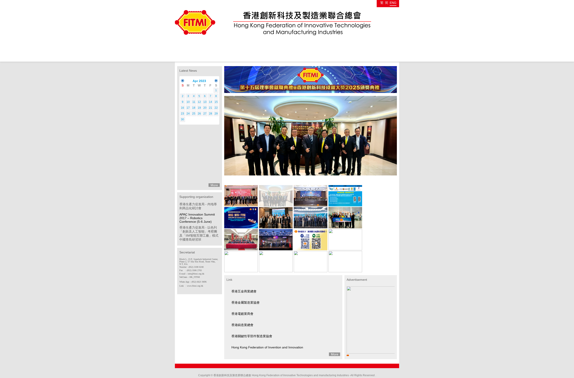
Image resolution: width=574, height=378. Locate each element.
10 (188, 102)
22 (216, 107)
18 (193, 107)
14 (210, 102)
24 (188, 113)
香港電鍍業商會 (242, 313)
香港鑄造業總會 (242, 325)
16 (182, 107)
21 (210, 107)
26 (199, 113)
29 (216, 113)
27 (205, 113)
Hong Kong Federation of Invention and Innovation (267, 347)
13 (205, 102)
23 (182, 113)
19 (199, 107)
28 (210, 113)
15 (216, 102)
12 (199, 102)
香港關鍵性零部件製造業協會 (251, 336)
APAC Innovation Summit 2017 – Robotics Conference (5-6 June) (197, 218)
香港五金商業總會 (244, 291)
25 (193, 113)
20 (205, 107)
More (214, 185)
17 (188, 107)
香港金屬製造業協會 (245, 302)
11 (193, 102)
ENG (393, 2)
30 (182, 119)
